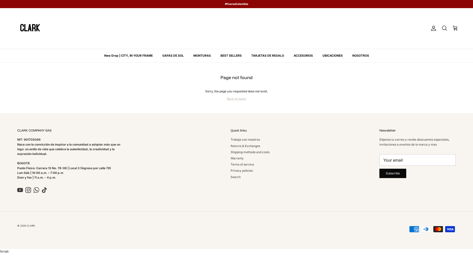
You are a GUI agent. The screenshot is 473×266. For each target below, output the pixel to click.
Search (236, 177)
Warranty (237, 158)
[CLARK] (30, 28)
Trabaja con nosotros (245, 139)
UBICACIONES (332, 55)
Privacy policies (242, 170)
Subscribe (393, 173)
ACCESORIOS (303, 55)
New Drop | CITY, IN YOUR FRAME (128, 55)
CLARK (31, 225)
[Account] (433, 28)
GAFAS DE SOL (173, 55)
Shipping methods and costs (250, 152)
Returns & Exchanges (245, 146)
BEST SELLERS (231, 55)
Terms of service (242, 164)
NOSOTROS (360, 55)
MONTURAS (202, 55)
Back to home (236, 99)
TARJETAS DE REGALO (267, 55)
